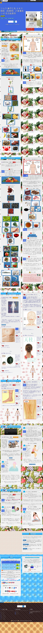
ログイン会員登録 (32, 557)
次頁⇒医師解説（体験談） (11, 18)
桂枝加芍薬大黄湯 (25, 544)
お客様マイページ (37, 557)
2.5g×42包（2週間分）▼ (30, 28)
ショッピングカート (27, 557)
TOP (2, 31)
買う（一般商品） (3, 618)
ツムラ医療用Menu (14, 31)
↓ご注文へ (2, 18)
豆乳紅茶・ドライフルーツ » (32, 236)
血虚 (14, 162)
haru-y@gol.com (31, 613)
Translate (41, 0)
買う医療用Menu (7, 31)
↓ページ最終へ (5, 18)
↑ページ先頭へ (2, 602)
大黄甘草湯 (24, 548)
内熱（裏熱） (15, 297)
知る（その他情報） (3, 619)
